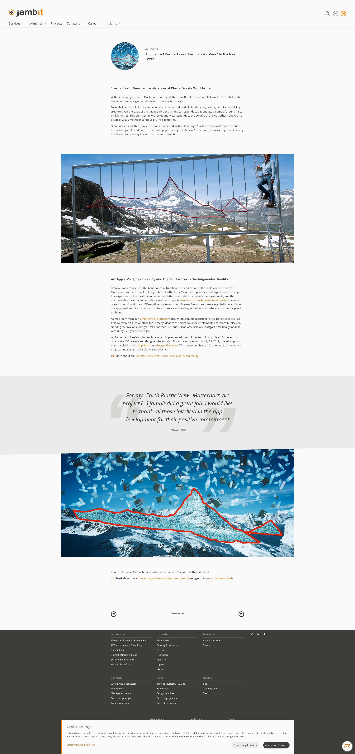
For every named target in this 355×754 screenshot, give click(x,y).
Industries (35, 23)
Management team (121, 693)
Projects (56, 23)
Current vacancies (166, 703)
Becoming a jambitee (168, 698)
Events (206, 693)
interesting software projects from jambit (163, 578)
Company (73, 23)
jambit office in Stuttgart (155, 319)
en (343, 13)
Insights (111, 23)
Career (93, 23)
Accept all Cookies (276, 745)
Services (14, 23)
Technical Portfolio (120, 664)
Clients (206, 645)
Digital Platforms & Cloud (124, 654)
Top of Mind (163, 688)
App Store (144, 345)
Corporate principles (122, 698)
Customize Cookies (79, 745)
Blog (205, 683)
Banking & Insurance (167, 645)
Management (118, 688)
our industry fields (221, 578)
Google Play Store (167, 345)
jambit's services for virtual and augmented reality (167, 356)
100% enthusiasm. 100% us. (171, 683)
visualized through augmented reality (203, 300)
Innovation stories (212, 640)
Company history (120, 703)
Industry (161, 659)
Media (160, 669)
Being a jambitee (165, 693)
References (209, 634)
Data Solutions (118, 650)
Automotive (163, 640)
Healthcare (162, 654)
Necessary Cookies (245, 745)
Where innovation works (123, 683)
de (335, 13)
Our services (118, 634)
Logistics (161, 664)
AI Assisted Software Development (129, 640)
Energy (160, 650)
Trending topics (211, 688)
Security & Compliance (123, 659)
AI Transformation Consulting (126, 645)
